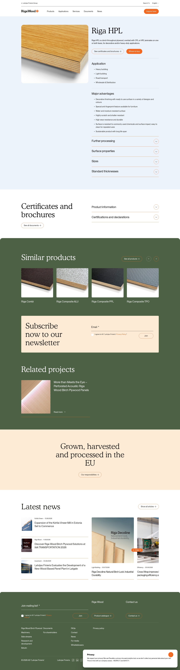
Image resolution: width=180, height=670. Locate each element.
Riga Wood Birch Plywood (31, 628)
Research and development (26, 642)
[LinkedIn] (77, 660)
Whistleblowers (77, 645)
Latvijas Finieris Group (30, 3)
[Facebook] (73, 660)
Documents (88, 11)
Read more (58, 412)
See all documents (31, 225)
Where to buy (134, 51)
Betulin (24, 648)
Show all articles (147, 506)
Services (76, 11)
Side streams (26, 637)
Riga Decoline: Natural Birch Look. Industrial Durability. (112, 573)
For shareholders (50, 632)
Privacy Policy (121, 334)
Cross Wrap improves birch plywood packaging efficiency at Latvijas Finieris (156, 573)
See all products (130, 259)
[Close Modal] (170, 654)
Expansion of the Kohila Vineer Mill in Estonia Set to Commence (58, 524)
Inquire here (151, 11)
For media (75, 641)
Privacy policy (98, 628)
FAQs (73, 628)
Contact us (132, 616)
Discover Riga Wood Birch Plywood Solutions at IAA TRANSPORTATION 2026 (60, 545)
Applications (63, 11)
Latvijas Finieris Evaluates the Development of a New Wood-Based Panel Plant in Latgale (60, 567)
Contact (74, 632)
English (154, 3)
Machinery (25, 632)
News (99, 11)
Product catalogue (101, 616)
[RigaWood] (29, 11)
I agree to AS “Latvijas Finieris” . (111, 334)
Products (50, 11)
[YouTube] (82, 660)
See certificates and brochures (106, 51)
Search (145, 3)
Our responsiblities (89, 475)
